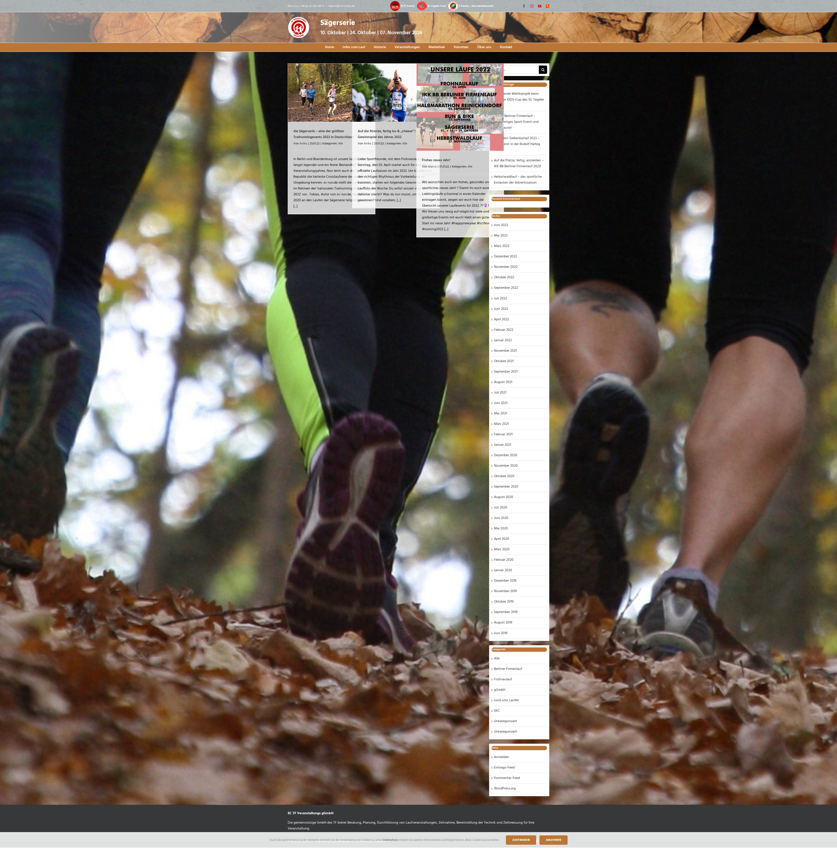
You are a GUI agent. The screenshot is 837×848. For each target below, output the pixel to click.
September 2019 (505, 612)
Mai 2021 (500, 413)
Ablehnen (553, 840)
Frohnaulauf (503, 679)
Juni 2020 (501, 518)
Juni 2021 (500, 403)
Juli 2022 (500, 298)
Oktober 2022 (504, 277)
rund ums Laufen (506, 700)
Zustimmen (521, 840)
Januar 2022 (503, 340)
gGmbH (499, 690)
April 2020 (501, 539)
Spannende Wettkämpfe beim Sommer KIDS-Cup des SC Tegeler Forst (519, 99)
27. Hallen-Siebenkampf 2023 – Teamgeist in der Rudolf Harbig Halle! (517, 144)
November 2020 (506, 466)
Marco (432, 166)
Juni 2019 (500, 633)
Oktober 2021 (504, 361)
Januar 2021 (502, 445)
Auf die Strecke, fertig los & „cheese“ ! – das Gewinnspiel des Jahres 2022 (391, 134)
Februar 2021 (503, 434)
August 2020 (503, 497)
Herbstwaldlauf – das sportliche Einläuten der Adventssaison (518, 180)
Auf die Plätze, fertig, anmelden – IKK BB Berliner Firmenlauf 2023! (519, 163)
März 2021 (501, 424)
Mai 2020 (501, 528)
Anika (303, 143)
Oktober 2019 (504, 602)
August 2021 (503, 382)
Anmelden (501, 757)
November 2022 (505, 267)
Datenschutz (391, 840)
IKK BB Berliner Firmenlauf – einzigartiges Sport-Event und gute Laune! (516, 122)
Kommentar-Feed (507, 778)
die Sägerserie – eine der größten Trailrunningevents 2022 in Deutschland (323, 134)
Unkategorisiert (505, 721)
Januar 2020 (503, 570)
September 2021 (505, 372)
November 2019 (505, 591)
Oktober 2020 (504, 476)
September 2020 (506, 487)
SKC (497, 711)
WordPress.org (505, 788)
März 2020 (502, 549)
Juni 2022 (501, 309)
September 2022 (506, 288)
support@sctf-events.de (341, 6)
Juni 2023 (501, 225)
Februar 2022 (503, 330)
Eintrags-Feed (504, 767)
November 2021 (505, 351)
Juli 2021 (500, 392)
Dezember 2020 (505, 455)
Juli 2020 (500, 507)
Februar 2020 (504, 560)
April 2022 (501, 319)
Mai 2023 (500, 235)
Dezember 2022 (505, 256)
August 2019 (503, 622)
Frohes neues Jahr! (436, 160)
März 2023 (501, 246)
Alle (340, 143)
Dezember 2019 (505, 581)
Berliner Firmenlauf (508, 669)
